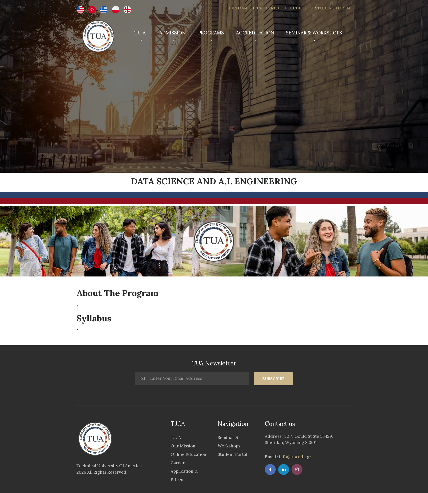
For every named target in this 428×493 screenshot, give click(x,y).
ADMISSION (172, 33)
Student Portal (232, 454)
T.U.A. (140, 33)
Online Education (188, 454)
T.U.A (176, 437)
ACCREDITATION (255, 33)
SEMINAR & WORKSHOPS (314, 33)
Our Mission (183, 446)
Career (178, 463)
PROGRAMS (211, 33)
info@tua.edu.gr (294, 457)
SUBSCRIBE (273, 378)
